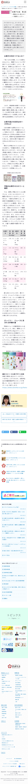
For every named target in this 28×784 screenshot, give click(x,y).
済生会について (5, 673)
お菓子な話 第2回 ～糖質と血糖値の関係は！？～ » (14, 420)
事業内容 (17, 673)
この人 (3, 736)
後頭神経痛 (6, 569)
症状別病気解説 (19, 705)
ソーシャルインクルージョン (8, 746)
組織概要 (3, 677)
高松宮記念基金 (18, 686)
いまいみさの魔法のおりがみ (8, 740)
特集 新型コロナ (5, 742)
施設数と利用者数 (18, 675)
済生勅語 (3, 683)
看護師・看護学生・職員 (20, 726)
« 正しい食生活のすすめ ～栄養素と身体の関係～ (14, 414)
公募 (16, 701)
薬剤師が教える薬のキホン (7, 734)
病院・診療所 (4, 707)
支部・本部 (4, 717)
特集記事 (17, 717)
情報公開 (17, 699)
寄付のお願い (18, 688)
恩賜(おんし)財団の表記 (7, 687)
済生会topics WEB (6, 748)
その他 (3, 715)
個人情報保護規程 (18, 758)
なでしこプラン (18, 680)
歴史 (3, 679)
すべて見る (6, 555)
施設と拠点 (4, 705)
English (3, 752)
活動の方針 (4, 675)
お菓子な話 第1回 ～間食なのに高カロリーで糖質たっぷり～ (14, 532)
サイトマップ (9, 758)
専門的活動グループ (19, 697)
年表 (3, 689)
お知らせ (3, 721)
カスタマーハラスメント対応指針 (10, 763)
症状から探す (18, 707)
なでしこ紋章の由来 (6, 685)
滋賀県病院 (14, 404)
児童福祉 (3, 709)
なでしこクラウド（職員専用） (9, 766)
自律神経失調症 (7, 572)
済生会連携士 (18, 682)
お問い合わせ (22, 763)
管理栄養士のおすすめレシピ (8, 744)
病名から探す (18, 712)
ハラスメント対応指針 (14, 761)
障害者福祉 (4, 713)
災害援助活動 (18, 684)
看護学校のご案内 (19, 728)
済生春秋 (3, 738)
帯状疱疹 (6, 584)
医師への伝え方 (18, 715)
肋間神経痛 (6, 566)
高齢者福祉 (4, 711)
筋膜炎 (5, 598)
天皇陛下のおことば (6, 681)
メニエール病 (7, 595)
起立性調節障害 (7, 592)
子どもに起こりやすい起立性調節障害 (13, 580)
